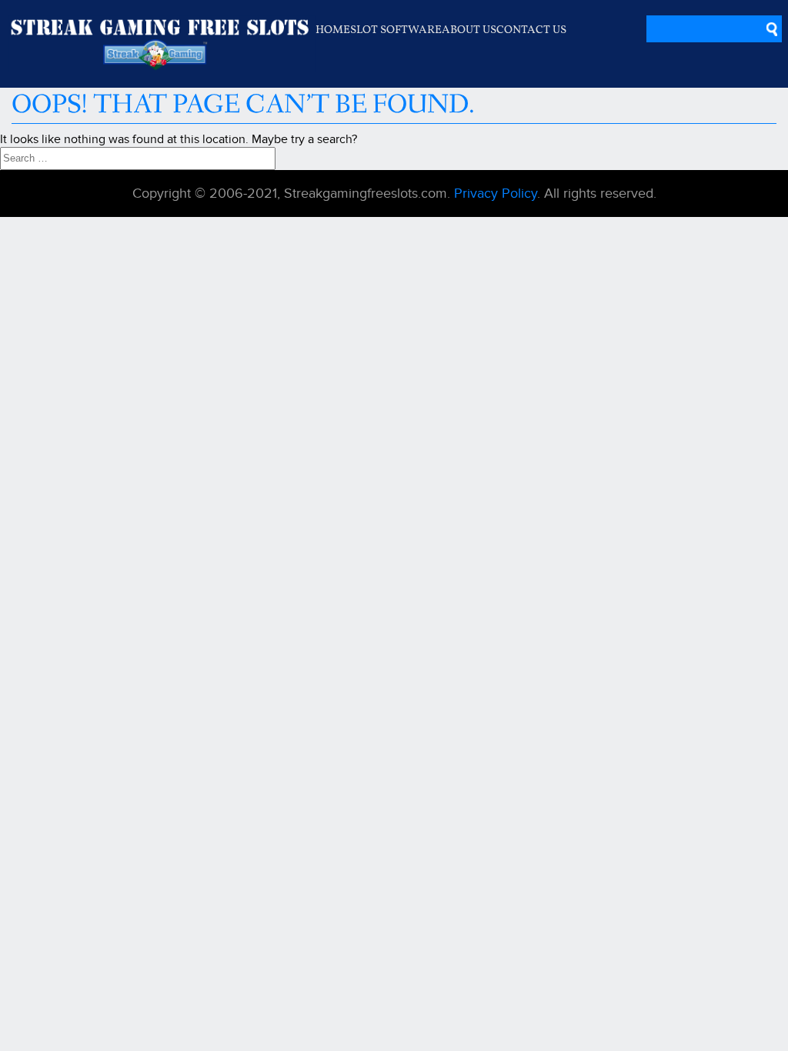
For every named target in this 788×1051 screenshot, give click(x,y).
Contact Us (531, 29)
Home (333, 29)
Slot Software (396, 29)
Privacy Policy (493, 193)
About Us (469, 29)
